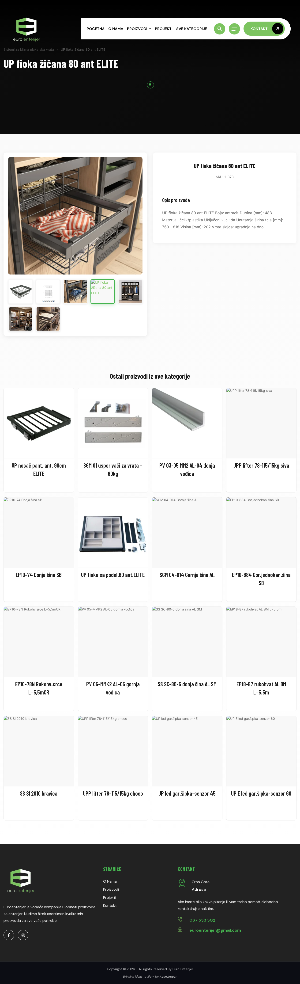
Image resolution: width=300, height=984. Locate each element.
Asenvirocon (168, 977)
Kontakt (110, 905)
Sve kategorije (191, 28)
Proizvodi (137, 28)
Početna (96, 28)
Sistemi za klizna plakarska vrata (29, 49)
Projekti (163, 28)
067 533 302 (202, 920)
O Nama (110, 881)
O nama (115, 28)
